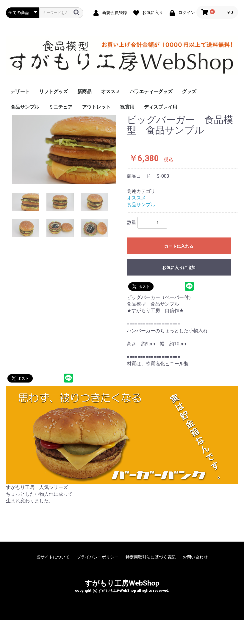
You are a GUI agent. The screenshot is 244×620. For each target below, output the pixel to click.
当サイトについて (53, 557)
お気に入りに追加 (178, 267)
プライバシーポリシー (97, 557)
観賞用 (127, 107)
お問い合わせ (195, 557)
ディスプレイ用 (160, 107)
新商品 (84, 91)
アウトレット (96, 107)
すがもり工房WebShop (122, 583)
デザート (20, 91)
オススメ (110, 91)
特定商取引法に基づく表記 (151, 557)
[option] (64, 149)
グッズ (189, 91)
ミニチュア (61, 107)
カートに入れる (178, 246)
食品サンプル (25, 107)
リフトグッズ (53, 91)
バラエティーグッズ (151, 91)
